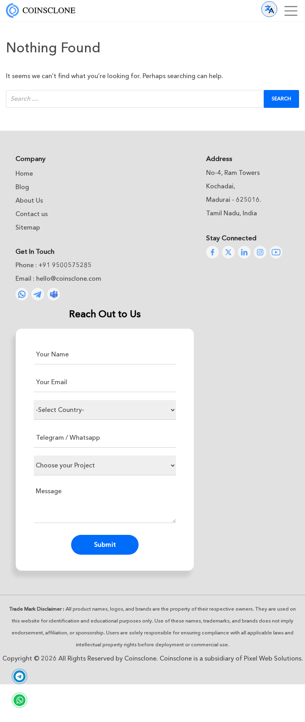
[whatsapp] (19, 701)
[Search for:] (152, 99)
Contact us (31, 214)
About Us (29, 200)
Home (24, 173)
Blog (22, 187)
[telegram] (19, 677)
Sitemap (27, 227)
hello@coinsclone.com (68, 278)
